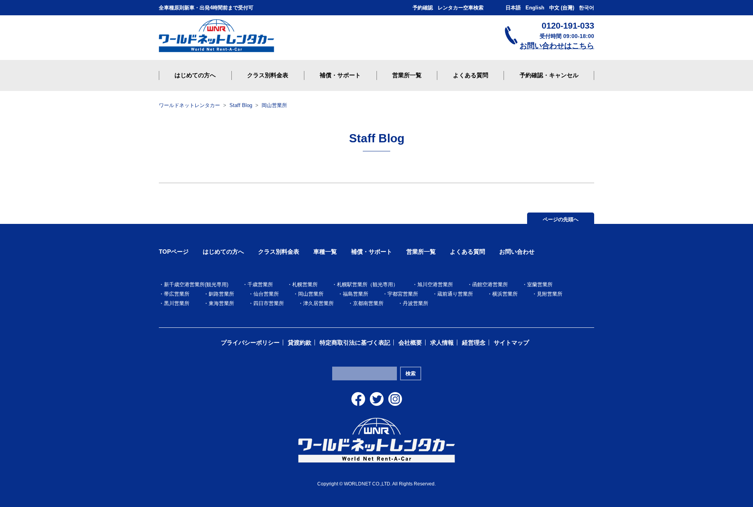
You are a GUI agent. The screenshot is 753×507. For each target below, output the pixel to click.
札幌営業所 (305, 284)
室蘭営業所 (540, 284)
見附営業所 (549, 294)
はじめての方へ (223, 251)
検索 (411, 373)
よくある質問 (467, 251)
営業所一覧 (421, 251)
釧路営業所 (221, 294)
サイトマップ (511, 342)
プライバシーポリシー (250, 342)
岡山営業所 (274, 105)
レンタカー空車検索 (461, 8)
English (535, 8)
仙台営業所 (266, 294)
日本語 (513, 8)
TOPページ (174, 251)
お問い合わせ (517, 251)
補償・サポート (371, 251)
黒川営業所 (176, 303)
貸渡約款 (299, 342)
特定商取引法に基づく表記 (355, 342)
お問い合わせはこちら (557, 46)
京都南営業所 (368, 303)
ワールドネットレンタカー (189, 105)
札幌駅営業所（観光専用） (367, 284)
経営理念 (474, 342)
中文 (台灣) (561, 8)
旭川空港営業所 (435, 284)
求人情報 (442, 342)
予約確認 (423, 8)
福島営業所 (355, 294)
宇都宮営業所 (402, 294)
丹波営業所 (415, 303)
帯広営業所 (176, 294)
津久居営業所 (318, 303)
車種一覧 (325, 251)
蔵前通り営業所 (455, 294)
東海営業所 (221, 303)
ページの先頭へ (560, 219)
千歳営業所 (260, 284)
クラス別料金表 (278, 251)
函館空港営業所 (490, 284)
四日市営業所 (268, 303)
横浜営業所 (505, 294)
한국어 (586, 8)
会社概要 (410, 342)
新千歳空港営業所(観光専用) (196, 284)
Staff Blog (240, 105)
